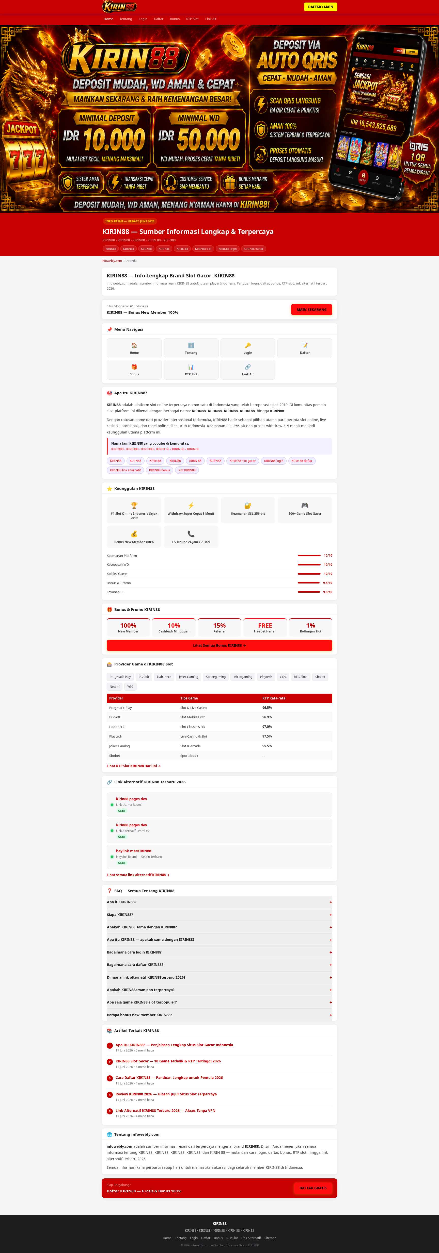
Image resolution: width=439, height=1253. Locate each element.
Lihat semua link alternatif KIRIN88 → (138, 875)
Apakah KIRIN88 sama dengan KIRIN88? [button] (142, 927)
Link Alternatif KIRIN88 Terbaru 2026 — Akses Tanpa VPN (165, 1110)
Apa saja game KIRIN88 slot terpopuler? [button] (142, 1002)
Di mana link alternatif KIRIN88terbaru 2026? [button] (146, 977)
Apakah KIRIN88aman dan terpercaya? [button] (141, 989)
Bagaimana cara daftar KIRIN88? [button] (135, 964)
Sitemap (270, 1238)
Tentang (126, 18)
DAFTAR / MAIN (320, 7)
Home (108, 18)
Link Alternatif (251, 1238)
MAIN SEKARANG (312, 309)
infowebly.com (112, 261)
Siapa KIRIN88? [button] (120, 914)
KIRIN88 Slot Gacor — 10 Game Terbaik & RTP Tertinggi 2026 (168, 1061)
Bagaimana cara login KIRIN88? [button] (134, 952)
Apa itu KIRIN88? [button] (121, 901)
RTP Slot (192, 18)
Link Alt (210, 18)
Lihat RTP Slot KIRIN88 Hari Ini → (134, 766)
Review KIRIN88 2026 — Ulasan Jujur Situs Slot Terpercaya (166, 1094)
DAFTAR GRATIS (313, 1187)
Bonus (175, 18)
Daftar (158, 18)
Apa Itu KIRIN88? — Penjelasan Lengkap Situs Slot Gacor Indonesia (174, 1044)
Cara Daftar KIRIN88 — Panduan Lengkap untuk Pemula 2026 (169, 1077)
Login (143, 18)
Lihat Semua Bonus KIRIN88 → (219, 645)
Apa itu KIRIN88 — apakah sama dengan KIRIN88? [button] (151, 939)
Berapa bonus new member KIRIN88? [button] (139, 1014)
